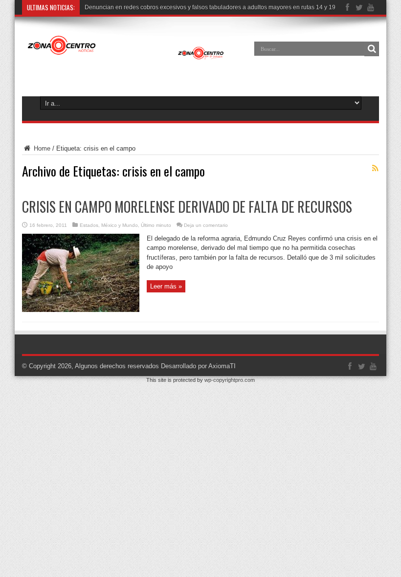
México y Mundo (119, 225)
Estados (89, 225)
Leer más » (166, 286)
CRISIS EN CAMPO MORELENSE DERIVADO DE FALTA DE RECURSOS (187, 207)
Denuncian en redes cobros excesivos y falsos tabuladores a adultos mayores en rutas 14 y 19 (210, 7)
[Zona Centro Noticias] (126, 55)
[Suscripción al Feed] (375, 168)
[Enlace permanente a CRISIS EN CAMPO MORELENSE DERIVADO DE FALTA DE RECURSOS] (80, 309)
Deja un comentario (206, 225)
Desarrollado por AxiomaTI (198, 366)
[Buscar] (371, 49)
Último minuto (156, 225)
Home (41, 148)
